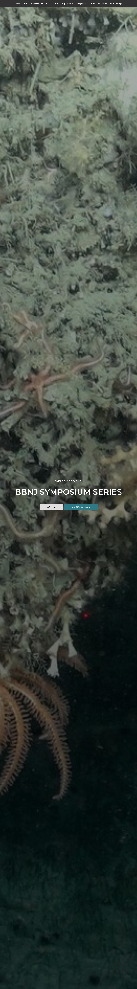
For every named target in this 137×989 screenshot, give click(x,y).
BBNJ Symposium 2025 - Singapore (70, 4)
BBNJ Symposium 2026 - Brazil (36, 4)
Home (17, 4)
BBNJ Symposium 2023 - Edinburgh (106, 4)
